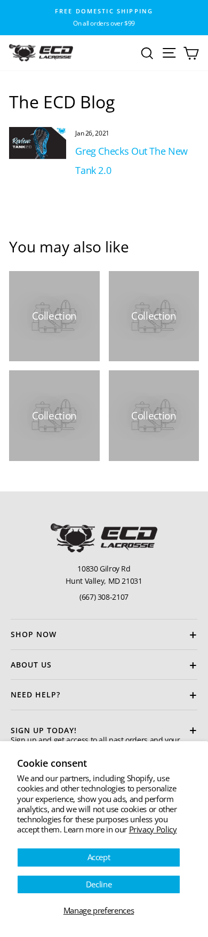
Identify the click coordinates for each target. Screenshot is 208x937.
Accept (98, 857)
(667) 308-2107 (104, 597)
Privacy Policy (153, 829)
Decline (98, 884)
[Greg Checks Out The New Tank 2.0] (37, 143)
